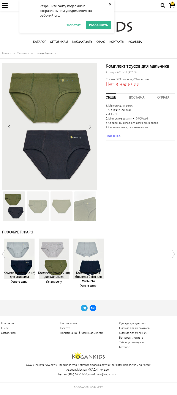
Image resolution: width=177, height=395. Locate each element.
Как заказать (82, 42)
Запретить (74, 25)
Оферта (65, 328)
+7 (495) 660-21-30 (75, 374)
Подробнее (113, 136)
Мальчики (23, 53)
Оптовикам (59, 42)
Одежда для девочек (132, 323)
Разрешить (98, 25)
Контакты (116, 42)
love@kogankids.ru (107, 374)
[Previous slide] (9, 126)
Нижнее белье (43, 53)
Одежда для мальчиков (134, 328)
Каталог (39, 42)
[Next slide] (90, 126)
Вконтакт (93, 308)
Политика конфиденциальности (81, 333)
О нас (100, 42)
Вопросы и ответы (131, 337)
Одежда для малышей (133, 333)
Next (170, 262)
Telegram (84, 308)
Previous (6, 262)
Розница (135, 42)
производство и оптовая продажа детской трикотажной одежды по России (105, 365)
